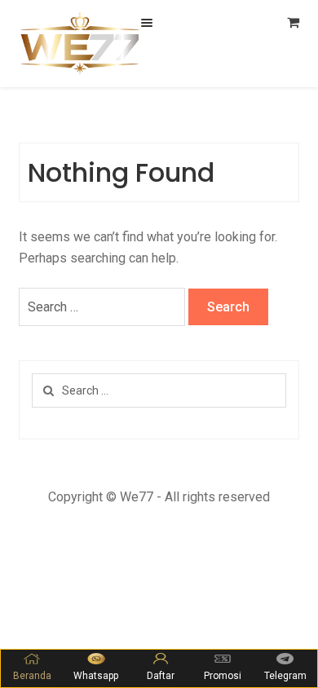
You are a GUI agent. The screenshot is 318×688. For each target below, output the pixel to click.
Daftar (160, 675)
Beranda (32, 675)
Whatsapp (95, 675)
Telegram (285, 675)
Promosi (222, 675)
